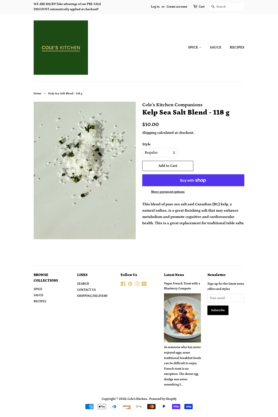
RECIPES (237, 47)
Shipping (149, 133)
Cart (202, 6)
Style (146, 144)
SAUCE (215, 47)
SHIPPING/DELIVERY (92, 296)
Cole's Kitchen (137, 399)
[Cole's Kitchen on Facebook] (123, 285)
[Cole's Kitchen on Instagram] (137, 285)
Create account (177, 6)
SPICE (193, 47)
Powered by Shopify (163, 399)
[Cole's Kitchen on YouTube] (144, 285)
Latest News (174, 275)
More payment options (168, 192)
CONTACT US (86, 290)
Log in (155, 6)
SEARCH (83, 284)
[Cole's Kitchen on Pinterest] (130, 285)
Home (37, 93)
